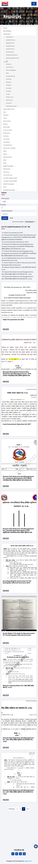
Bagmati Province (10, 43)
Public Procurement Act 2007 (13, 320)
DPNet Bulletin (6, 169)
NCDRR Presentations (8, 166)
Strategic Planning (10, 76)
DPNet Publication (7, 31)
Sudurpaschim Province (11, 55)
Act (7, 61)
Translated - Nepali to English (10, 181)
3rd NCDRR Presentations (9, 190)
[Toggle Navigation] (34, 4)
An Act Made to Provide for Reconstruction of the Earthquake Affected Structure (19, 634)
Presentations (6, 142)
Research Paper (7, 121)
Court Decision (9, 67)
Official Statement (7, 157)
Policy (7, 73)
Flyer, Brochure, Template (9, 148)
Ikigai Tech (28, 861)
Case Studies (6, 139)
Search (5, 218)
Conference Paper (7, 130)
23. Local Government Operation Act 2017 (15, 242)
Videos (5, 163)
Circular (8, 94)
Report (4, 151)
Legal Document (7, 34)
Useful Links (6, 172)
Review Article (6, 133)
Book (4, 112)
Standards (8, 82)
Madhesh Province (10, 40)
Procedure (8, 91)
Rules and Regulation (11, 70)
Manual (5, 154)
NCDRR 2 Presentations (8, 184)
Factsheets (6, 136)
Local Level (8, 103)
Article (4, 187)
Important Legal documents (12, 58)
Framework (8, 88)
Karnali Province (10, 52)
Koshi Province (9, 37)
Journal (5, 118)
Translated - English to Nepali (10, 178)
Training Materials (7, 145)
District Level (9, 100)
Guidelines (9, 85)
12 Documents (29, 222)
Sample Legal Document (9, 109)
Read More (6, 329)
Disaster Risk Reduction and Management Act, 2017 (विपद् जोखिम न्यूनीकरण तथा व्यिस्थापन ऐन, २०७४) (18, 739)
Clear (11, 218)
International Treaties (11, 106)
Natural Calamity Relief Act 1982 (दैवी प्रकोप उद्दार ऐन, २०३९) (18, 686)
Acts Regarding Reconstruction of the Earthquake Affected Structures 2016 (17, 582)
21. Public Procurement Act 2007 (12, 232)
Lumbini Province (10, 49)
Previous (12, 809)
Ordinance (8, 64)
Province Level (9, 97)
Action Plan (8, 79)
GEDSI (4, 160)
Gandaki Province (10, 46)
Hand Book (5, 115)
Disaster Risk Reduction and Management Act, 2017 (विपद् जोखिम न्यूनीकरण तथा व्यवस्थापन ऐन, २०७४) (18, 792)
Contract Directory (7, 175)
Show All (5, 28)
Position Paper (6, 127)
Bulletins (5, 124)
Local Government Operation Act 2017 (17, 424)
